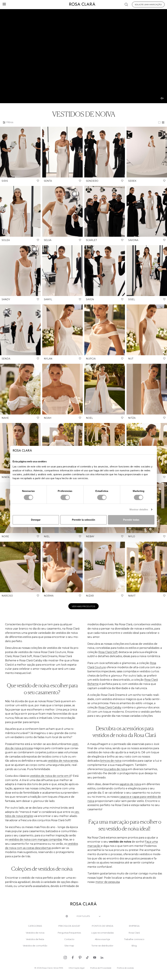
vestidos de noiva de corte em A (50, 775)
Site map (69, 945)
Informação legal (76, 968)
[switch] (65, 497)
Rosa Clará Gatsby (109, 707)
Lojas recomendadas (102, 933)
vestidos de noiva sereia (63, 760)
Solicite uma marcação (148, 4)
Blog (134, 945)
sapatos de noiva (130, 784)
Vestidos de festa (35, 939)
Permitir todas (131, 519)
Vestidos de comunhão (35, 945)
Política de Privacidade (100, 968)
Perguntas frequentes (69, 933)
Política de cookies (125, 968)
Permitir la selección (83, 519)
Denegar (36, 519)
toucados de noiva (115, 769)
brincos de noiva (110, 760)
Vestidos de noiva (35, 933)
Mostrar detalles (138, 509)
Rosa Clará (134, 933)
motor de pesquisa (107, 882)
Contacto (69, 939)
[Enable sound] (162, 98)
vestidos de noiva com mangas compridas (35, 839)
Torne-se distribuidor (102, 945)
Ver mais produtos (83, 606)
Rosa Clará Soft (108, 652)
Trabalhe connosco (134, 939)
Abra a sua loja (102, 939)
